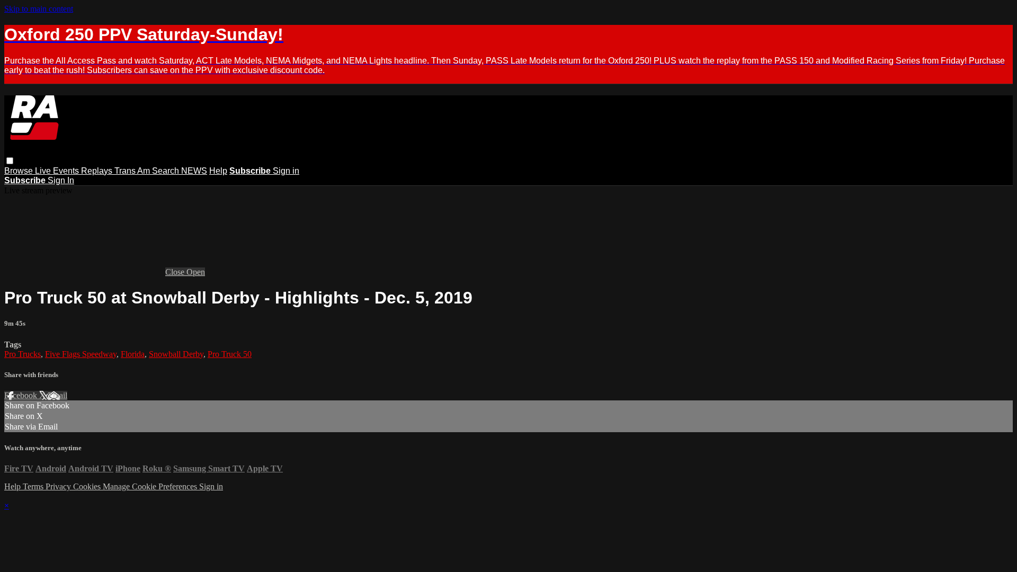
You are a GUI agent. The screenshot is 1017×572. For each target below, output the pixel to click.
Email (57, 395)
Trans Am (133, 170)
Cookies (88, 486)
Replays (97, 170)
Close (175, 271)
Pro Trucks (22, 354)
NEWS (194, 170)
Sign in (286, 170)
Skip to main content (38, 8)
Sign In (61, 180)
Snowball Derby (176, 354)
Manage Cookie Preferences (151, 486)
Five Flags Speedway (81, 354)
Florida (133, 354)
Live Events (58, 170)
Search (166, 170)
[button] (9, 160)
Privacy (59, 486)
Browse (19, 170)
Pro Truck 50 (230, 354)
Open (195, 271)
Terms (34, 486)
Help (218, 170)
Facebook (21, 395)
